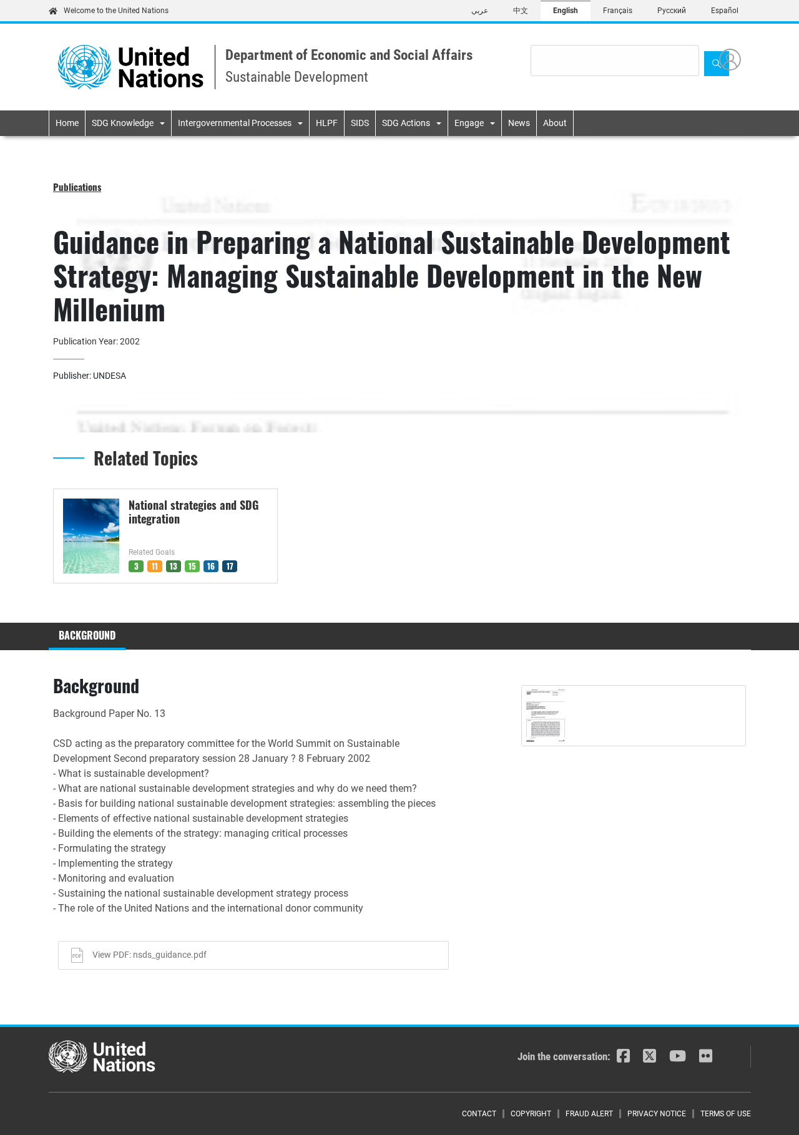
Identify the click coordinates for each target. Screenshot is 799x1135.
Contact (479, 1113)
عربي (479, 10)
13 (173, 566)
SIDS (360, 123)
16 (211, 566)
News (519, 123)
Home (67, 123)
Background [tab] (87, 635)
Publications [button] (77, 186)
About (555, 123)
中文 (520, 10)
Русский (671, 10)
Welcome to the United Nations (116, 10)
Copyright (531, 1113)
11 (155, 566)
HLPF (327, 123)
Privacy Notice (656, 1113)
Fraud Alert (589, 1113)
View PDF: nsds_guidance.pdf (149, 955)
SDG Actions (406, 123)
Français (617, 10)
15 (192, 566)
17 (230, 566)
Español (724, 10)
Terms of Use (725, 1113)
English (565, 10)
